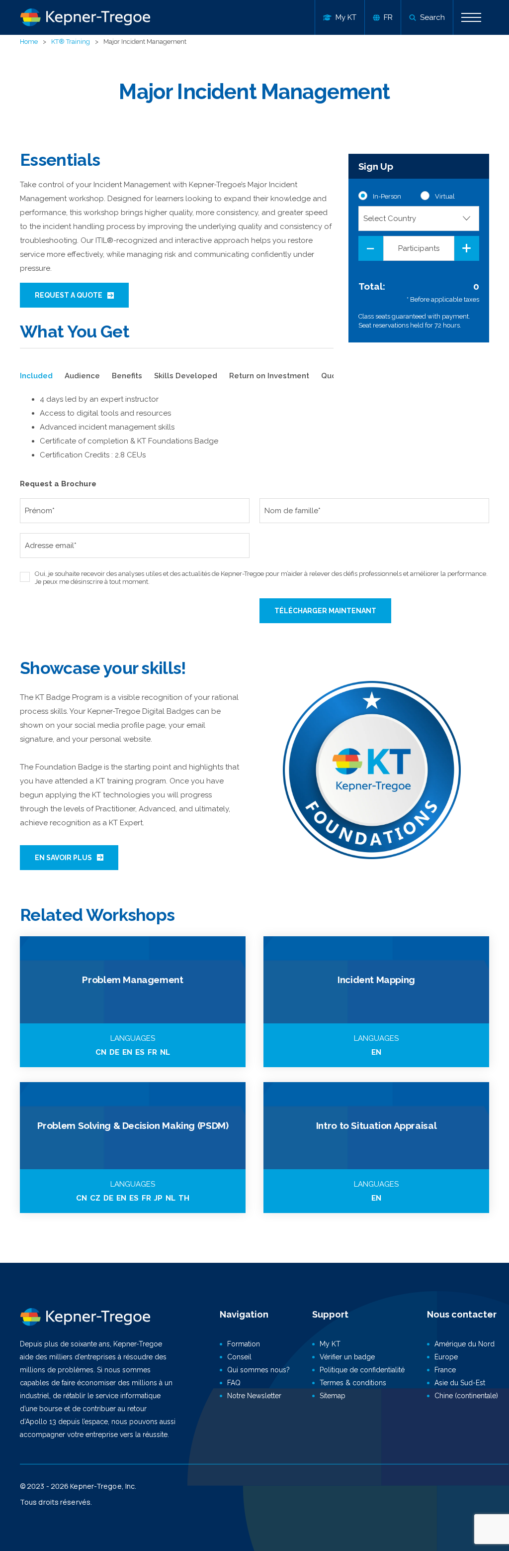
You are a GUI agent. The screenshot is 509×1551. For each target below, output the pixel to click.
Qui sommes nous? (258, 1370)
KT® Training (70, 41)
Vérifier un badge (347, 1357)
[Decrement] (370, 248)
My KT (330, 1344)
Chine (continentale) (466, 1396)
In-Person (387, 196)
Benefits (127, 375)
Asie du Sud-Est (459, 1383)
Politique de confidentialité (362, 1370)
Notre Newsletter (254, 1396)
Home (29, 41)
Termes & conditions (353, 1383)
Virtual (445, 196)
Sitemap (332, 1396)
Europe (446, 1357)
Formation (243, 1344)
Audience (82, 375)
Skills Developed (185, 375)
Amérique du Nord (464, 1344)
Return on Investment (269, 375)
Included (36, 375)
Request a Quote (68, 295)
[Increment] (466, 248)
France (445, 1370)
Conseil (239, 1357)
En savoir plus (63, 858)
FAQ (234, 1383)
